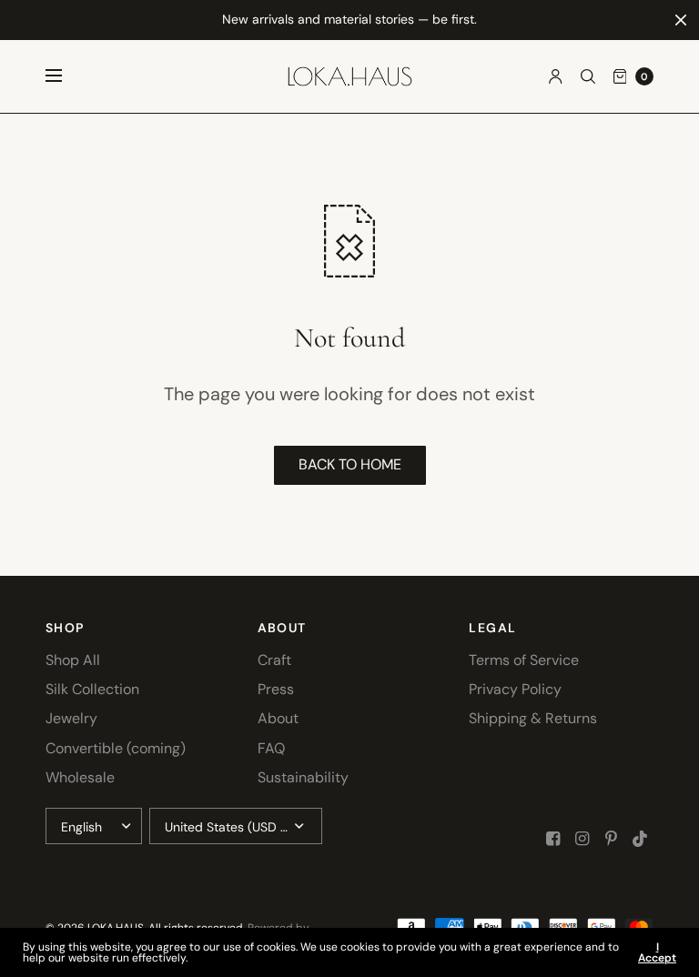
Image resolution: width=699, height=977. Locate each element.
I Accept (657, 952)
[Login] (555, 76)
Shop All (73, 660)
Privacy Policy (515, 689)
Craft (274, 660)
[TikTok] (641, 839)
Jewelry (71, 718)
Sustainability (303, 777)
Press (276, 689)
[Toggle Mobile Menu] (66, 76)
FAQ (271, 748)
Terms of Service (524, 660)
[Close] (681, 20)
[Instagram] (582, 839)
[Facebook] (553, 839)
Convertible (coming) (116, 748)
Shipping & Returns (533, 718)
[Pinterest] (611, 839)
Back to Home (350, 464)
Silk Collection (92, 689)
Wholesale (80, 777)
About (278, 718)
